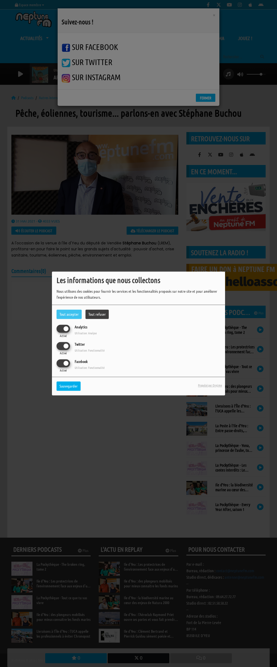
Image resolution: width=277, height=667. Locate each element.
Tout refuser (97, 314)
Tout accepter (69, 314)
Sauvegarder (69, 386)
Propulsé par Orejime (210, 385)
